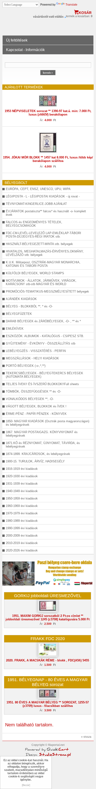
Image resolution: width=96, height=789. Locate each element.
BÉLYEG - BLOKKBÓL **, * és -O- (29, 306)
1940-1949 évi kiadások (22, 491)
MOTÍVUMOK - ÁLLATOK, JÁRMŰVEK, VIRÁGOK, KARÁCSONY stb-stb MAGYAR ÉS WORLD (41, 282)
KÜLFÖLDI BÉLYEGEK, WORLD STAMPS (35, 273)
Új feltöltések (16, 40)
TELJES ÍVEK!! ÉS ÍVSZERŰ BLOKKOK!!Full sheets (42, 384)
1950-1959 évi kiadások (22, 498)
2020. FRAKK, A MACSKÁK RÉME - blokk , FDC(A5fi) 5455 (47, 660)
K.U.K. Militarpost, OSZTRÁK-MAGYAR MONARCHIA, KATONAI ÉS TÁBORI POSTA (43, 264)
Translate (71, 4)
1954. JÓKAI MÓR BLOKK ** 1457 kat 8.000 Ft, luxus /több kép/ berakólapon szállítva (48, 159)
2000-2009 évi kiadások (22, 535)
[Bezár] (26, 785)
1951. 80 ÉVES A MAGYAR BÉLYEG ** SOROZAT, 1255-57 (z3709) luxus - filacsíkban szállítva (48, 704)
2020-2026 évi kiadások (22, 550)
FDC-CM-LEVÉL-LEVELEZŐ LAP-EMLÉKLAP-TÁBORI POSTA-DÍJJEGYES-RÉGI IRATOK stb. (43, 234)
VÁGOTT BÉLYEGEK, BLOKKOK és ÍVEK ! (36, 406)
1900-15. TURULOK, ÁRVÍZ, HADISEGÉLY (35, 461)
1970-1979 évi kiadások (22, 513)
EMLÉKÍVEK (15, 328)
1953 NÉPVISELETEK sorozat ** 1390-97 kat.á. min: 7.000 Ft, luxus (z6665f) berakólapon (48, 112)
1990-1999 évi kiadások (22, 528)
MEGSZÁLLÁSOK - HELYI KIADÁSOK (32, 358)
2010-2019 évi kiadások (22, 543)
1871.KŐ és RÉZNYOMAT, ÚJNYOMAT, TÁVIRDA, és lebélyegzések (43, 444)
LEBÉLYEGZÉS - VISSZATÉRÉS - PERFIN (36, 351)
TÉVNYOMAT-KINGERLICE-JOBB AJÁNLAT (36, 204)
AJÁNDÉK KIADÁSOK (21, 299)
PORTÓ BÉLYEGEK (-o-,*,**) (25, 365)
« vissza (86, 736)
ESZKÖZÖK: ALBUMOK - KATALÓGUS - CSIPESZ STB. (45, 336)
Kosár (85, 13)
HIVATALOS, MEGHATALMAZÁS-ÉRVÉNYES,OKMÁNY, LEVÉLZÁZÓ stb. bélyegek (45, 253)
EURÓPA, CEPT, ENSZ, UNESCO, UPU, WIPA (38, 189)
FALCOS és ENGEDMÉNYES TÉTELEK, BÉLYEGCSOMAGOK (34, 223)
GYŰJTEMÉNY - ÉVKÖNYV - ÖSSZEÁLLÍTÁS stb (40, 343)
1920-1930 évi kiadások (22, 476)
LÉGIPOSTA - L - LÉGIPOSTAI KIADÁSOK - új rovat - (43, 196)
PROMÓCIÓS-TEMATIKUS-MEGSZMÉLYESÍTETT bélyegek (47, 291)
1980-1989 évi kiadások (22, 520)
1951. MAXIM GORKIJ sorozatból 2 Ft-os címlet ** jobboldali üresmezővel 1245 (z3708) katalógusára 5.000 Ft (47, 617)
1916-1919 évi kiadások (22, 468)
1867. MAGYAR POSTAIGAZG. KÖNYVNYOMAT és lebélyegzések (42, 433)
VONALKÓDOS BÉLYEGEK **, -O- (30, 399)
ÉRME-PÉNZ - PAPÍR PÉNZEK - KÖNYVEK (36, 413)
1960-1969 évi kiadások (22, 506)
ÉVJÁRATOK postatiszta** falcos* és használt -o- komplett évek (46, 212)
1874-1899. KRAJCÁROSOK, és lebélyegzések (38, 454)
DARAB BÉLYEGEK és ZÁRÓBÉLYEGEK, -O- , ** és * (43, 321)
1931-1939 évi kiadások (22, 483)
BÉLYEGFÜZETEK (19, 314)
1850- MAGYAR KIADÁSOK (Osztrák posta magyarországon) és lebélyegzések (47, 422)
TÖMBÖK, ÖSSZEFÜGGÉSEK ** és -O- (33, 391)
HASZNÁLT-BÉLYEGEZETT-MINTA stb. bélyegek (39, 244)
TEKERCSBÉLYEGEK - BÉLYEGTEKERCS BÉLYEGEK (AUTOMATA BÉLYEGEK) (44, 374)
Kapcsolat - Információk (25, 50)
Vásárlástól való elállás (48, 16)
